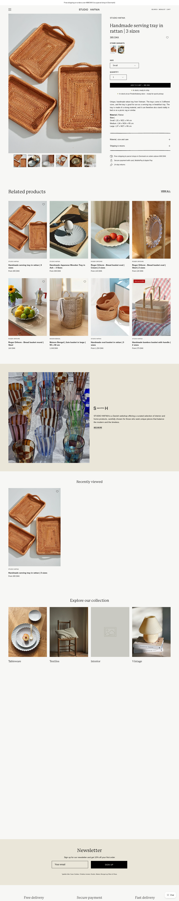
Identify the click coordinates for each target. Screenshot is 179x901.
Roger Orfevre (96, 261)
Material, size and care (119, 139)
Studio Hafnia (117, 18)
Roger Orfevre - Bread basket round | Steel (25, 343)
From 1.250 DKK (97, 348)
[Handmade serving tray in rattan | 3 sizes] (20, 161)
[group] (89, 2)
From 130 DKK (137, 271)
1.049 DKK (54, 348)
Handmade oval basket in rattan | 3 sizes (107, 343)
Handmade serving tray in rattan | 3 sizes (25, 266)
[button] (154, 9)
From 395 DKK (14, 271)
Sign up (109, 865)
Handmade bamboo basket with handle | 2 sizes (151, 343)
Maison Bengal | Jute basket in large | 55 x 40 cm (68, 343)
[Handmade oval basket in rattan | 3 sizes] (113, 50)
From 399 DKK (55, 271)
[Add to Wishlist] (167, 37)
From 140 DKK (96, 271)
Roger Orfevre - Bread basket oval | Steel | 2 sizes (149, 266)
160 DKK (11, 348)
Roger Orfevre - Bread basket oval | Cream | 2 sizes (107, 266)
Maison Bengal (55, 338)
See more (98, 427)
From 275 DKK (137, 348)
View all (166, 191)
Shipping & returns (117, 146)
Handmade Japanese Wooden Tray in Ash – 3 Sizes (67, 266)
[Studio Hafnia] (89, 9)
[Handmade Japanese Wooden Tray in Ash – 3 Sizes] (121, 50)
